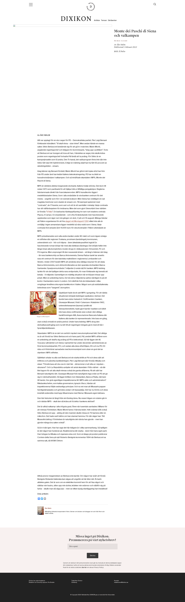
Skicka (92, 556)
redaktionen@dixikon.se (121, 582)
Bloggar (124, 40)
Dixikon (76, 18)
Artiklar (97, 20)
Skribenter (112, 20)
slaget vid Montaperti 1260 (77, 221)
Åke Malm (117, 40)
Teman (104, 20)
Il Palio (49, 211)
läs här (84, 567)
